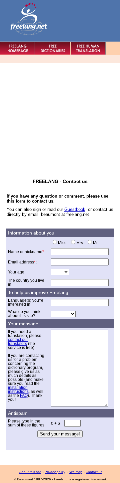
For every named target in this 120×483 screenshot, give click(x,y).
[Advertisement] (60, 119)
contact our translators (18, 342)
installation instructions (18, 390)
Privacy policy (55, 472)
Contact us (94, 472)
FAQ (24, 396)
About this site (30, 472)
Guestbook (74, 209)
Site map (75, 472)
